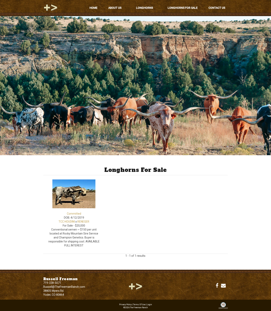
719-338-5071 (52, 282)
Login (149, 304)
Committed (74, 213)
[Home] (135, 286)
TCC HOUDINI (67, 221)
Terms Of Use (139, 304)
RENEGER (83, 221)
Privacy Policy (125, 304)
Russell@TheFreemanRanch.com (64, 286)
